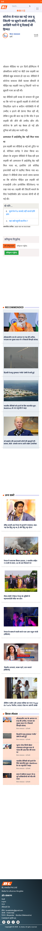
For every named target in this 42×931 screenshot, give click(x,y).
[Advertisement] (21, 283)
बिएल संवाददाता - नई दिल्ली (23, 729)
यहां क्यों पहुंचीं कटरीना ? (18, 221)
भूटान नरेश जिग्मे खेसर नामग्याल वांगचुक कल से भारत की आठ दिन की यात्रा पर (25, 749)
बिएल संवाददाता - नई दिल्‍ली (23, 768)
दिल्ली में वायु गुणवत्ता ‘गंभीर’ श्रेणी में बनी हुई (19, 372)
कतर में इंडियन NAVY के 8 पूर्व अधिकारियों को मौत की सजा (25, 777)
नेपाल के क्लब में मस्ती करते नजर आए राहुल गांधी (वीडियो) (21, 633)
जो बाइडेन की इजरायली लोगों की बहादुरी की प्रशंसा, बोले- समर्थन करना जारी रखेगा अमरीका (20, 442)
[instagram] (13, 922)
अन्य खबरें (9, 495)
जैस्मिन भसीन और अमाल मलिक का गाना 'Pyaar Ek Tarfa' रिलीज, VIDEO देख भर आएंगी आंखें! (21, 704)
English (4, 901)
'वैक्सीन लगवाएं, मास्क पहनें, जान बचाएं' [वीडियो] (18, 668)
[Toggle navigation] (37, 9)
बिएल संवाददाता (15, 34)
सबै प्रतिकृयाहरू (9, 246)
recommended (14, 307)
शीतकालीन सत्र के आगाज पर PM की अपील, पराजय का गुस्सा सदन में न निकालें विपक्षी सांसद (21, 338)
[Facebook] (3, 922)
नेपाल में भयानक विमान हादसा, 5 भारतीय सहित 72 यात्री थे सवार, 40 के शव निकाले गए (20, 562)
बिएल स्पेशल (11, 714)
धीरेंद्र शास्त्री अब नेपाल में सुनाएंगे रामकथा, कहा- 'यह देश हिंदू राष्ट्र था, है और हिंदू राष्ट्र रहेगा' (20, 526)
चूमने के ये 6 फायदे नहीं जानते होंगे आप (20, 213)
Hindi (3, 904)
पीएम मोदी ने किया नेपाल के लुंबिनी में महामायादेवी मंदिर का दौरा (17, 597)
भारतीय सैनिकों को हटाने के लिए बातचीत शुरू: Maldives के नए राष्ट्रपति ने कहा (20, 407)
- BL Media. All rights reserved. (27, 927)
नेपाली (3, 899)
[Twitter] (8, 922)
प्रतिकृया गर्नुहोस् (22, 246)
